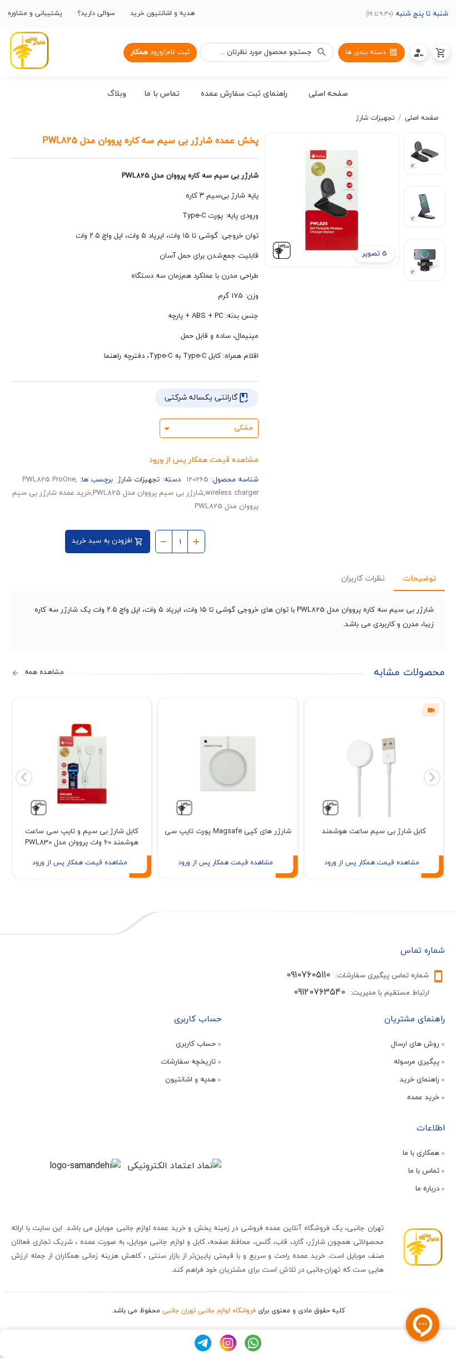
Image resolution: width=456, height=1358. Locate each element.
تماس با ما (423, 1170)
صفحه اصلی (421, 118)
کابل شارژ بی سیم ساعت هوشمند (374, 831)
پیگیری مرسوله (416, 1061)
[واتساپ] (253, 1348)
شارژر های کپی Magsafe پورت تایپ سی (228, 831)
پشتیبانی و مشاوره (35, 13)
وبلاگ (116, 93)
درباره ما (427, 1188)
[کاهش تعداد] (163, 540)
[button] (329, 95)
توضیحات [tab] (419, 578)
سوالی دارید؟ (96, 13)
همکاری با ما (421, 1153)
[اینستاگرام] (228, 1348)
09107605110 (308, 974)
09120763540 (319, 992)
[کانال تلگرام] (203, 1348)
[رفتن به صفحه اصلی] (29, 52)
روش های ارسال (415, 1043)
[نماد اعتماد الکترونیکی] (174, 1165)
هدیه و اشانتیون (190, 1079)
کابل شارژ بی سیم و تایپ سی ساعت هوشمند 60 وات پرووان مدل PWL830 (81, 836)
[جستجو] (322, 52)
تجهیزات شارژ (375, 118)
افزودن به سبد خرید (103, 540)
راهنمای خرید (419, 1079)
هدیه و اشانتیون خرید (162, 13)
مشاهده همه (43, 672)
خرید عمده (423, 1097)
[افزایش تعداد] (196, 540)
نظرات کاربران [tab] (363, 578)
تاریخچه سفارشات (188, 1061)
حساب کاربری (196, 1043)
